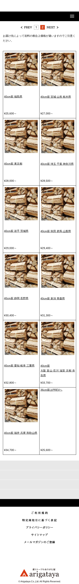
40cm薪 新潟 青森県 (52, 298)
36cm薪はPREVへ (51, 389)
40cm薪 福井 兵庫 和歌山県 (20, 432)
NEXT (52, 27)
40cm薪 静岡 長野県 (16, 298)
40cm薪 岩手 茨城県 (16, 230)
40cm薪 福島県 (13, 96)
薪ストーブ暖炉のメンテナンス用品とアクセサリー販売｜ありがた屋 (16, 6)
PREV (26, 27)
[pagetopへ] (39, 503)
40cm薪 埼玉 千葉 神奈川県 (57, 163)
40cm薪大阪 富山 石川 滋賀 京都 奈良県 (57, 370)
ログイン (53, 6)
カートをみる (72, 6)
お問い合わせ (62, 6)
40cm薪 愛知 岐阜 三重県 (19, 365)
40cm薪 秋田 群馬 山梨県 (55, 231)
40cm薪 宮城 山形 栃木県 (55, 96)
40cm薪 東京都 (13, 163)
